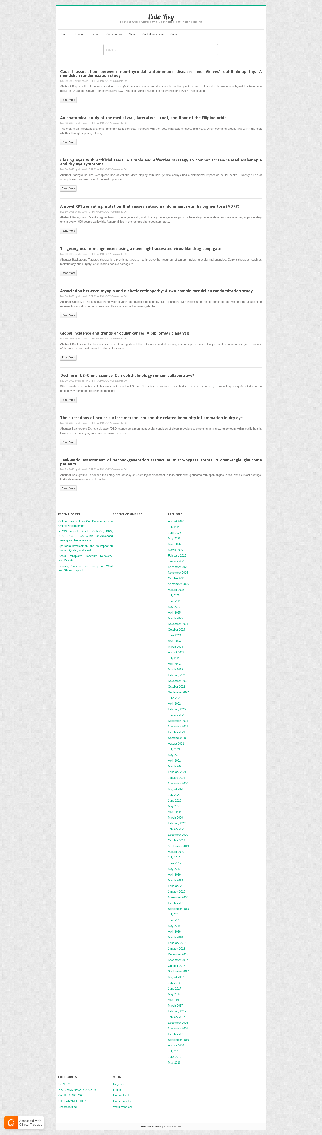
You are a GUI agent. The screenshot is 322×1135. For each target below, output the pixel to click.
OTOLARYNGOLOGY (72, 1101)
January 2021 (176, 777)
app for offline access (161, 1126)
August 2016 (176, 1045)
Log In (79, 34)
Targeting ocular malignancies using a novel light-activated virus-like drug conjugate (140, 248)
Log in (117, 1089)
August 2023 (176, 652)
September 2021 (178, 738)
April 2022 (174, 703)
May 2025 (174, 606)
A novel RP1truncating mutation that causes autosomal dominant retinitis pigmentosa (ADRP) (149, 206)
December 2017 (178, 954)
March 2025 (175, 618)
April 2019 (174, 874)
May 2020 (174, 806)
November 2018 (178, 897)
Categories (114, 34)
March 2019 (175, 880)
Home (65, 34)
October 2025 (176, 578)
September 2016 (178, 1039)
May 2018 (174, 926)
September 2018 (178, 908)
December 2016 (178, 1022)
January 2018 (176, 948)
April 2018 (174, 931)
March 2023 (175, 669)
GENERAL (65, 1084)
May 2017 (174, 994)
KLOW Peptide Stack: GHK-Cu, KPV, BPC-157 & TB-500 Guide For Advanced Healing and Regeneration (85, 536)
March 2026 (175, 550)
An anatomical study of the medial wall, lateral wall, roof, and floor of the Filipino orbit (143, 117)
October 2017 (176, 965)
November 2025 (178, 572)
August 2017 (176, 977)
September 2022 (178, 692)
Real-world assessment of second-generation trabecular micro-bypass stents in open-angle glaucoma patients (161, 462)
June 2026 (174, 532)
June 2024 (174, 635)
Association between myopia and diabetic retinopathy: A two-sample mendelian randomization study (156, 291)
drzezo (82, 81)
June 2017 (174, 988)
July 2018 (174, 914)
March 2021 (175, 766)
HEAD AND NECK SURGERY (77, 1089)
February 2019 (177, 886)
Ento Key (161, 16)
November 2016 (178, 1028)
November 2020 (178, 783)
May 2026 (174, 538)
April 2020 (174, 812)
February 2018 (177, 943)
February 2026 (177, 555)
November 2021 (178, 726)
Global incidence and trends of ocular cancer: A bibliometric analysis (125, 333)
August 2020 (176, 789)
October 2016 (176, 1034)
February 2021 (177, 772)
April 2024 (174, 641)
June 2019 (174, 863)
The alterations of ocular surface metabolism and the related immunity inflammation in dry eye (151, 417)
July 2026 (174, 527)
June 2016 (174, 1057)
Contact (175, 34)
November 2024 (178, 624)
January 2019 (176, 891)
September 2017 (178, 971)
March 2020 (175, 817)
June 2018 (174, 920)
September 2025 (178, 584)
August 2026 (176, 521)
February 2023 (177, 675)
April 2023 (174, 663)
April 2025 (174, 612)
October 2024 (176, 629)
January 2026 (176, 561)
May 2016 (174, 1062)
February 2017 (177, 1011)
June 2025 (174, 601)
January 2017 (176, 1017)
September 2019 (178, 846)
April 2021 (174, 760)
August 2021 (176, 743)
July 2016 (174, 1051)
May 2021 (174, 755)
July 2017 (174, 982)
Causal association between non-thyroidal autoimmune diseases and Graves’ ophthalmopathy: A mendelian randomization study (161, 73)
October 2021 (176, 732)
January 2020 (176, 829)
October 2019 (176, 840)
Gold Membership (153, 34)
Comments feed (123, 1101)
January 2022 (176, 715)
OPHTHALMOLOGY (100, 81)
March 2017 (175, 1005)
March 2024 (175, 646)
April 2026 (174, 544)
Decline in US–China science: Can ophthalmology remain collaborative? (127, 375)
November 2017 (178, 960)
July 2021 (174, 749)
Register (95, 34)
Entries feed (121, 1095)
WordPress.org (122, 1106)
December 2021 (178, 720)
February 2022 (177, 709)
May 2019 (174, 869)
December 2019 (178, 834)
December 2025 (178, 567)
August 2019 (176, 851)
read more (68, 99)
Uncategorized (67, 1106)
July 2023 (174, 658)
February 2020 (177, 823)
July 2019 (174, 857)
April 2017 (174, 1000)
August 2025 (176, 589)
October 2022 (176, 686)
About (132, 34)
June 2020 (174, 800)
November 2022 (178, 681)
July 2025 (174, 595)
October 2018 (176, 903)
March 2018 (175, 937)
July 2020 (174, 794)
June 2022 (174, 698)
